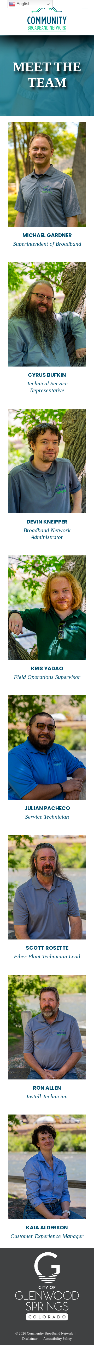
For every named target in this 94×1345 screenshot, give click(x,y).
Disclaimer (29, 1339)
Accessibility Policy (57, 1339)
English (23, 4)
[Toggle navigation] (85, 6)
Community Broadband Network (50, 1333)
